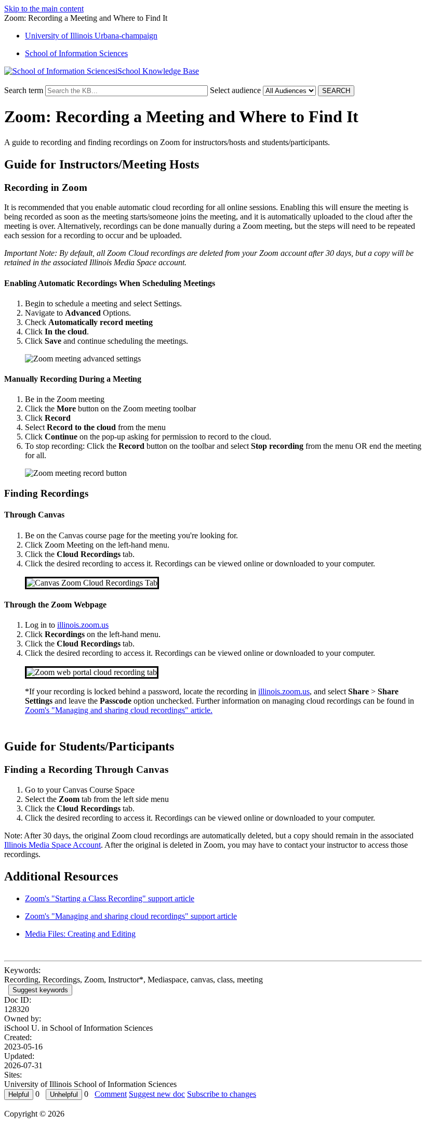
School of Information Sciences (76, 53)
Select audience (235, 90)
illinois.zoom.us (83, 624)
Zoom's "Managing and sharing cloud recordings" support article (131, 916)
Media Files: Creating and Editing (80, 933)
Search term (23, 90)
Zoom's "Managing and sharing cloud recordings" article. (118, 710)
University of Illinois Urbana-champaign (91, 35)
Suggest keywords (40, 990)
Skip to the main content (44, 8)
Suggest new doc (157, 1094)
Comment (111, 1094)
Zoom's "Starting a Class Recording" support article (109, 898)
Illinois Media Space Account (52, 844)
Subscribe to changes (221, 1094)
